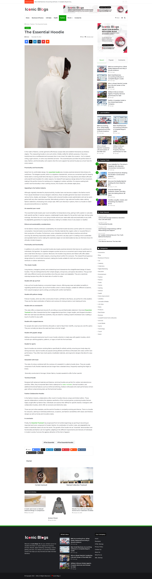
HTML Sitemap (99, 544)
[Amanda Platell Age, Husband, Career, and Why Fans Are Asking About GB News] (102, 192)
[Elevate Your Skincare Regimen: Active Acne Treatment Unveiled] (82, 501)
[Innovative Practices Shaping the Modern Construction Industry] (102, 175)
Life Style (48, 18)
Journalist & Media (103, 301)
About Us (97, 552)
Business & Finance (37, 18)
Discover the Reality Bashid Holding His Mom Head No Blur (117, 183)
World (69, 18)
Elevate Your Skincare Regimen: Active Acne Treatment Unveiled (82, 509)
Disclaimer (98, 541)
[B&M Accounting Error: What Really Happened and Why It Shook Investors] (102, 69)
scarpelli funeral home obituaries (107, 318)
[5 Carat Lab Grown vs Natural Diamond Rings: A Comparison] (35, 501)
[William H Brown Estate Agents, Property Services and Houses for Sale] (102, 94)
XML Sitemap (98, 557)
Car (99, 260)
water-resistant (67, 384)
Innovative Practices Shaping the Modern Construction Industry (117, 174)
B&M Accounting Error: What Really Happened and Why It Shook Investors (117, 68)
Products (100, 309)
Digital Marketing (103, 269)
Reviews (100, 315)
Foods (100, 282)
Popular (111, 60)
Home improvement (103, 296)
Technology (101, 328)
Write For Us (98, 555)
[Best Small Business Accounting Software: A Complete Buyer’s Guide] (102, 77)
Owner (27, 37)
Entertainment (102, 274)
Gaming (100, 288)
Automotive (101, 252)
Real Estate (101, 312)
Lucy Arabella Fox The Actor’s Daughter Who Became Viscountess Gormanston (117, 166)
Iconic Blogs (56, 576)
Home (27, 18)
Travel (100, 331)
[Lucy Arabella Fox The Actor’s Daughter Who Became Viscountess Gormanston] (102, 166)
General (100, 290)
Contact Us (78, 18)
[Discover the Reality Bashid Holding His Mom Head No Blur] (102, 183)
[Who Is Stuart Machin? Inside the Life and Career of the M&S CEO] (102, 86)
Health (56, 18)
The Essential (49, 442)
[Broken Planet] (58, 505)
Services (100, 320)
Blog (99, 255)
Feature (100, 279)
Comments (121, 60)
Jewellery (101, 298)
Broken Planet (53, 518)
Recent (102, 60)
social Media (101, 323)
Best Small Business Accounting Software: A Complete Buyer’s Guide (53, 1)
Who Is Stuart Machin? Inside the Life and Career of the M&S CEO (117, 85)
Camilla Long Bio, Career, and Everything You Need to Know (117, 201)
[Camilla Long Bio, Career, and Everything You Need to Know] (102, 202)
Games (100, 285)
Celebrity (100, 263)
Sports (100, 326)
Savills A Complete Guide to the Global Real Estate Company (117, 102)
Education (101, 271)
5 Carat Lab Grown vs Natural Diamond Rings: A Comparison (34, 509)
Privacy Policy (99, 546)
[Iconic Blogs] (37, 9)
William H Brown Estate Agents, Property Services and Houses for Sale (116, 93)
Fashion (62, 18)
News (99, 307)
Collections (101, 266)
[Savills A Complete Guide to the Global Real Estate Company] (102, 102)
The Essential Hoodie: (65, 442)
